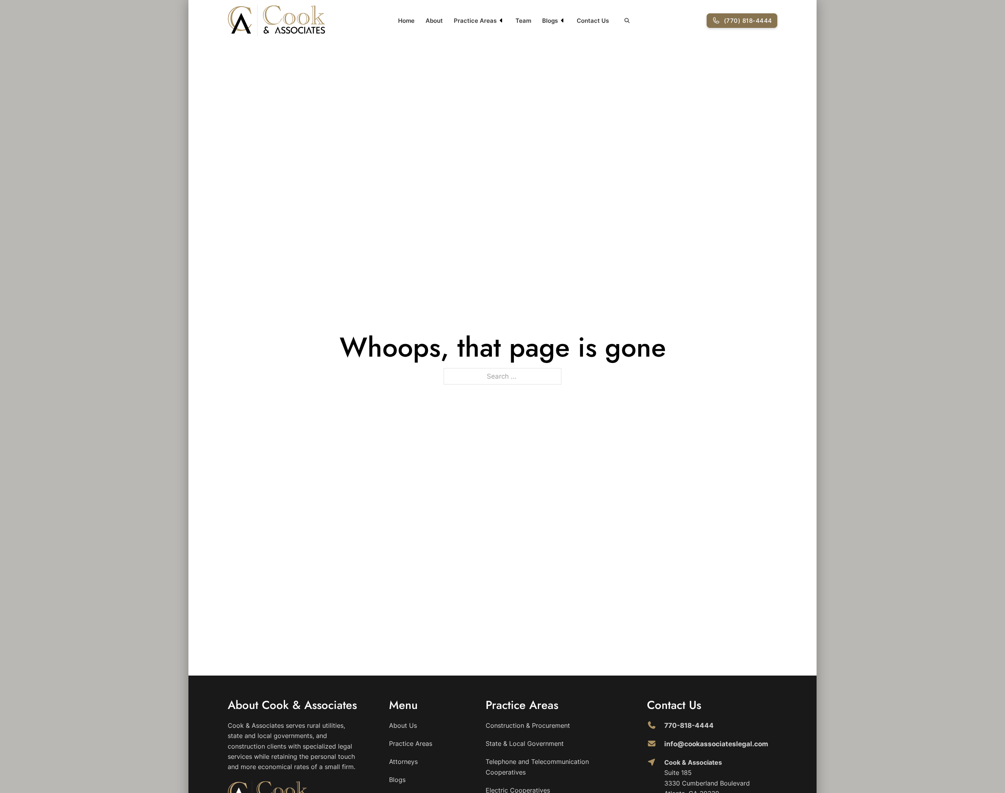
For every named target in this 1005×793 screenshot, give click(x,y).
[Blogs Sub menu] (562, 20)
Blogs (550, 20)
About (434, 20)
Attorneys (403, 762)
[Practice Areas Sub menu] (501, 20)
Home (406, 20)
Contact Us (593, 20)
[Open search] (627, 20)
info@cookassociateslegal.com (716, 744)
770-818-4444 (689, 725)
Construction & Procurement (528, 725)
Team (523, 20)
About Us (403, 725)
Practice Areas (475, 20)
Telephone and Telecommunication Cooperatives (537, 767)
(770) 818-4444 (748, 20)
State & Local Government (525, 743)
